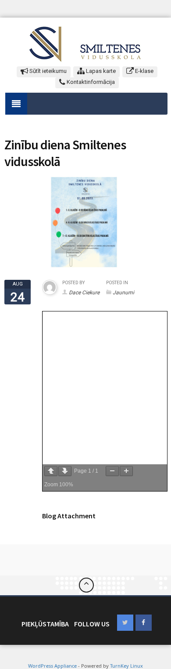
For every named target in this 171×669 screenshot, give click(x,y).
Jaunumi (123, 292)
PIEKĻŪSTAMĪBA (45, 623)
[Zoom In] (126, 471)
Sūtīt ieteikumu (47, 71)
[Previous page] (50, 471)
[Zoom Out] (112, 471)
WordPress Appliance (52, 665)
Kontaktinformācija (90, 82)
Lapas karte (100, 71)
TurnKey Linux (126, 665)
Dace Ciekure (84, 292)
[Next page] (64, 471)
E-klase (143, 71)
